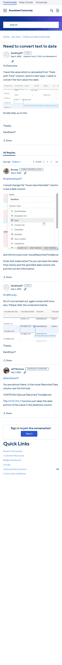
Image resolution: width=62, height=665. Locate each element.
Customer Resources (13, 455)
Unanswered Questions (31, 469)
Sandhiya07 (17, 53)
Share (7, 140)
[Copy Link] (13, 61)
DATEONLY (14, 401)
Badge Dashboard (12, 460)
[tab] (9, 152)
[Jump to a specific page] (56, 161)
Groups (6, 464)
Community (10, 2)
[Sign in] (57, 10)
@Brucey (11, 295)
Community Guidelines (14, 473)
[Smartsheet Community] (21, 10)
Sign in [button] (29, 433)
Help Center (26, 2)
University (41, 2)
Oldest (15, 162)
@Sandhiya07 (14, 179)
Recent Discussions (12, 451)
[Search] (52, 10)
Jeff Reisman (17, 369)
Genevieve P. (51, 56)
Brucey (14, 169)
